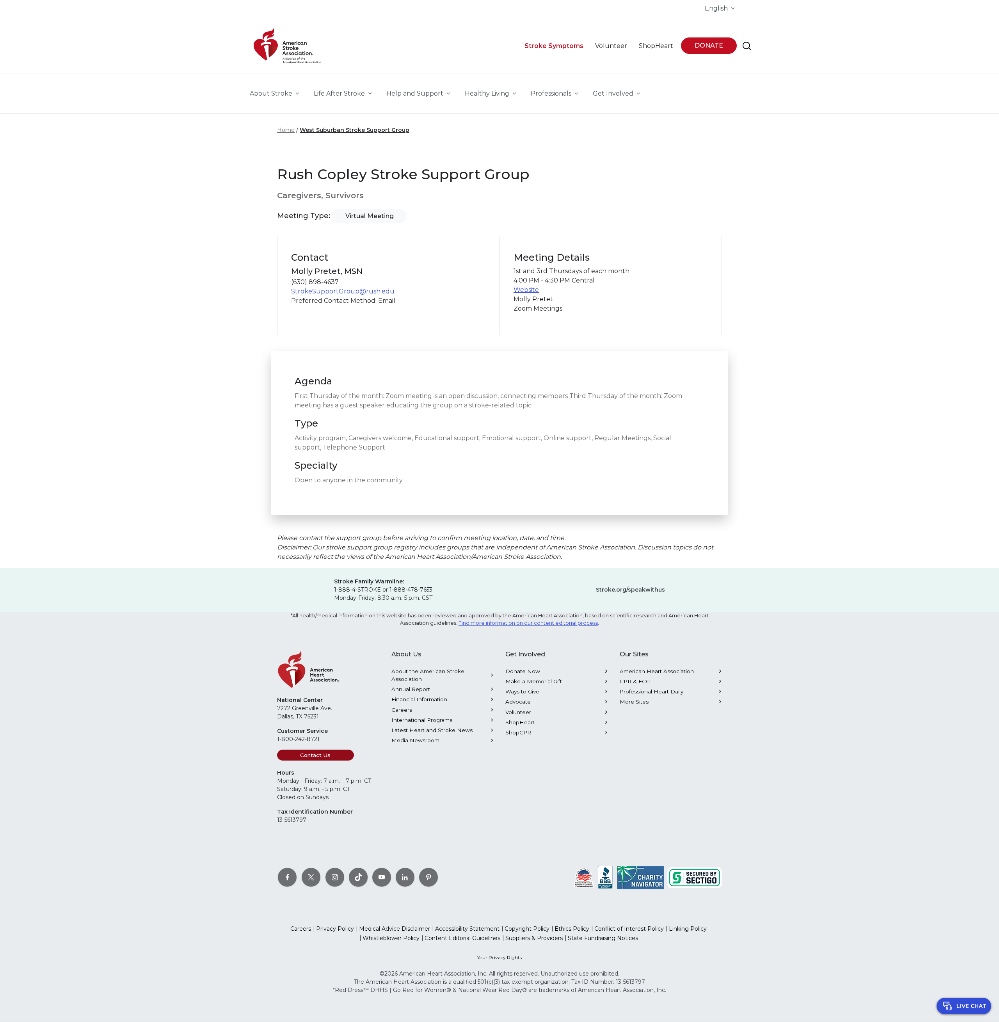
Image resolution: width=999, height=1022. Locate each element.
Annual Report (410, 689)
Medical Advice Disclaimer (394, 928)
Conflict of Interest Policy (629, 928)
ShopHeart (520, 722)
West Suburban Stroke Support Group (354, 129)
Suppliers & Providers (534, 938)
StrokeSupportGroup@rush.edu (343, 291)
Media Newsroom (415, 740)
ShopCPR (518, 732)
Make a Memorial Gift (533, 681)
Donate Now (522, 671)
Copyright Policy (527, 928)
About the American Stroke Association (427, 675)
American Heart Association (657, 671)
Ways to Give (522, 691)
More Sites (634, 702)
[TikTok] (358, 876)
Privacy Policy (335, 928)
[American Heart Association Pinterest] (428, 876)
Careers (401, 710)
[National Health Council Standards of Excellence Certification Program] (584, 876)
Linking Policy (688, 928)
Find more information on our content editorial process (528, 623)
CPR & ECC (635, 681)
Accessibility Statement (467, 928)
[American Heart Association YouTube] (382, 876)
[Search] (747, 46)
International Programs (421, 720)
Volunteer (518, 712)
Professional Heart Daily (651, 691)
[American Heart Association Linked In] (405, 876)
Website (526, 289)
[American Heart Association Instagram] (335, 876)
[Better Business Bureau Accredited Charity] (605, 876)
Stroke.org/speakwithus (630, 589)
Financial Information (419, 699)
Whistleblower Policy (391, 938)
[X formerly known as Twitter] (311, 876)
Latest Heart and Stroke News (432, 730)
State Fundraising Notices (603, 938)
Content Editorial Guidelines (462, 938)
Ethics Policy (572, 928)
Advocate (518, 702)
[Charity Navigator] (640, 876)
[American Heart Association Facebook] (287, 876)
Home (286, 129)
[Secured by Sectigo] (694, 876)
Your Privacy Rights (499, 957)
